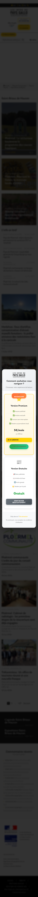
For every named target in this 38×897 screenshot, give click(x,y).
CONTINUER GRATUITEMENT (19, 501)
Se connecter (23, 516)
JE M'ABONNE (13, 440)
